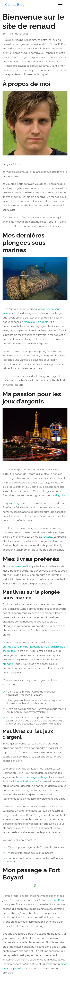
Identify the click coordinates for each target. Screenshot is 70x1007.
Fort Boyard (60, 900)
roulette (47, 536)
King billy (60, 495)
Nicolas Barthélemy (25, 781)
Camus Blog (15, 5)
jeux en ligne (15, 503)
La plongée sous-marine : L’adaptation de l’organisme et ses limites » (34, 646)
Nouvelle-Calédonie (36, 321)
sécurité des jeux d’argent (35, 777)
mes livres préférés (20, 566)
